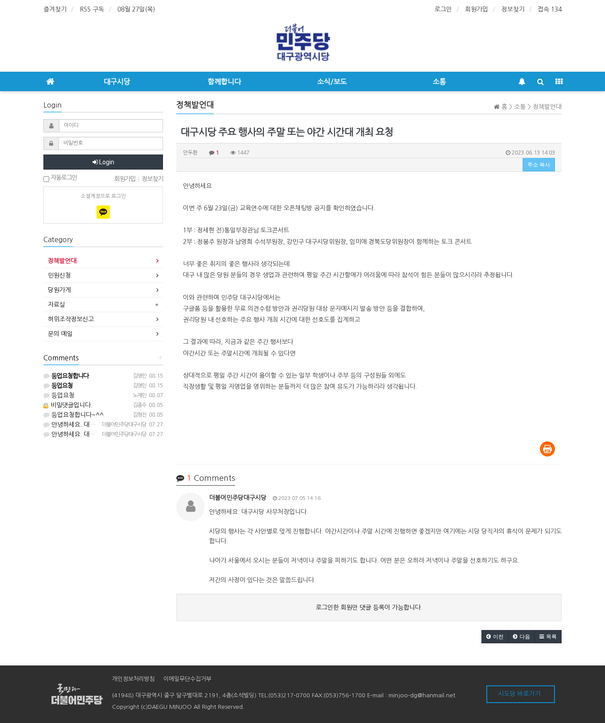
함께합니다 (224, 81)
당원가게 (59, 290)
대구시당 (117, 81)
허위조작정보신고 (71, 319)
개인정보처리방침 (133, 679)
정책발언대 (62, 261)
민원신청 (59, 275)
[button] (494, 636)
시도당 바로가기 (519, 694)
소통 (439, 81)
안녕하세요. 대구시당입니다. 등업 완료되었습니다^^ (119, 424)
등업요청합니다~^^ (77, 415)
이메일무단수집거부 (187, 679)
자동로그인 (63, 177)
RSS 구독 (92, 9)
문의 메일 (60, 334)
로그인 (443, 9)
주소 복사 (538, 165)
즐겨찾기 (54, 9)
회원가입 (476, 9)
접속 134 (550, 9)
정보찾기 (512, 9)
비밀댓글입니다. (71, 405)
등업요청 (62, 395)
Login (106, 162)
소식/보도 (332, 81)
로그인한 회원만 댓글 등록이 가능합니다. (369, 607)
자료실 (56, 305)
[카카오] (103, 212)
